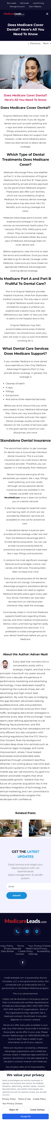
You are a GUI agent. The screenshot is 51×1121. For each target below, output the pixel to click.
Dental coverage (15, 421)
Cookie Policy (39, 1099)
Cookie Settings (37, 1109)
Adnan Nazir (39, 654)
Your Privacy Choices (12, 1103)
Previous (35, 43)
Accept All (25, 1116)
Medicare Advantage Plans (18, 172)
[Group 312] (14, 12)
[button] (2, 828)
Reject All (13, 1109)
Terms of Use (24, 1099)
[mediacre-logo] (25, 919)
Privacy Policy (9, 1099)
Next (46, 43)
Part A (9, 291)
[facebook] (22, 962)
